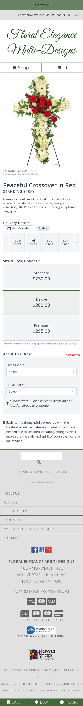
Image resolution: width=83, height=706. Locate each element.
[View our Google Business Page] (41, 551)
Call (15, 702)
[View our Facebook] (34, 551)
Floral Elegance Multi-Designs (42, 42)
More (9, 211)
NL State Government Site (62, 683)
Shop (23, 67)
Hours (71, 702)
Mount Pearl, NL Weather (20, 683)
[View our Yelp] (48, 551)
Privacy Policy (14, 690)
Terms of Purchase (42, 690)
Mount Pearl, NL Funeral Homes (27, 670)
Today (43, 228)
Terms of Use (70, 690)
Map (43, 702)
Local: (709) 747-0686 (41, 581)
